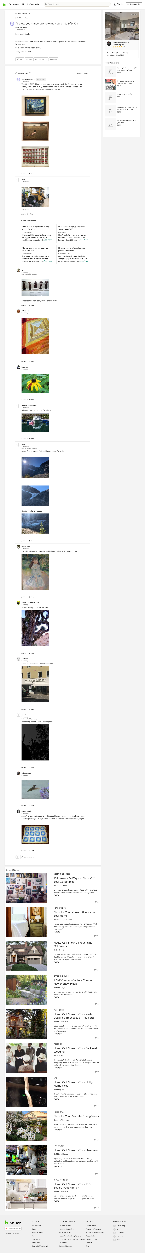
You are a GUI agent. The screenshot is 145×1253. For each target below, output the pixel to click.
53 (98, 1174)
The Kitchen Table (22, 18)
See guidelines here (23, 51)
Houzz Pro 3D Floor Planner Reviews (72, 1239)
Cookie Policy (36, 1239)
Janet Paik (60, 1055)
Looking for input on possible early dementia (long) (127, 69)
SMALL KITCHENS (60, 1180)
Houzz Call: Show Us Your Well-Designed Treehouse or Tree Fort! (74, 1016)
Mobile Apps (36, 1243)
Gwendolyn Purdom (64, 919)
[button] (83, 73)
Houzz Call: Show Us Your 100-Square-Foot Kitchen (72, 1186)
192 (97, 970)
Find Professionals (30, 4)
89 (98, 1038)
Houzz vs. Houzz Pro (66, 1229)
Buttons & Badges (65, 1246)
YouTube (120, 1236)
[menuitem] (14, 4)
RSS (118, 1240)
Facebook (120, 1233)
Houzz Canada (91, 1226)
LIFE (55, 1078)
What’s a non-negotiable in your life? (126, 122)
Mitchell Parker (62, 1021)
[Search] (46, 4)
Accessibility (90, 1236)
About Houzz (36, 1226)
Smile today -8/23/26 (124, 94)
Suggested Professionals (95, 1233)
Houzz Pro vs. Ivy (65, 1233)
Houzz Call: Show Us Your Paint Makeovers (73, 944)
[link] (124, 47)
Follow (54, 59)
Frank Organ (61, 987)
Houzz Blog (121, 1226)
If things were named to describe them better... (125, 82)
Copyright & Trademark (40, 1246)
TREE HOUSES (59, 1010)
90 (98, 902)
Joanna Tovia (61, 885)
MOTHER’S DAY (59, 908)
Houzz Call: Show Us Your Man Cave (76, 1150)
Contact (89, 1243)
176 (97, 1208)
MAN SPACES (59, 1146)
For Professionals (65, 1226)
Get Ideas (13, 4)
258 (97, 1140)
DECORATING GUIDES (62, 874)
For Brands (63, 1243)
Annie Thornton (62, 1120)
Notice (41, 1233)
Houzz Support (91, 1239)
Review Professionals (93, 1229)
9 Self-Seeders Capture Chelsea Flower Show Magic (73, 982)
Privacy (34, 1233)
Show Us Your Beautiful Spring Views (76, 1116)
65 (98, 1072)
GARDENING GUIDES (61, 976)
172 (97, 1106)
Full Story (58, 895)
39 (98, 1004)
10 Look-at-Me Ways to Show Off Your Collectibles (74, 880)
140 (97, 936)
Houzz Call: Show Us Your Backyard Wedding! (75, 1050)
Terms (34, 1236)
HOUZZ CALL (58, 1112)
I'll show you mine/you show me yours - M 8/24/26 (127, 108)
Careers (34, 1229)
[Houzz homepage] (4, 4)
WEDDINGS (58, 1044)
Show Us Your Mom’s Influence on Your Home (74, 914)
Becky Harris (61, 950)
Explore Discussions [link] (22, 13)
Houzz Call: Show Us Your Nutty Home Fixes (73, 1084)
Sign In (88, 1246)
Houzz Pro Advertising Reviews (70, 1236)
